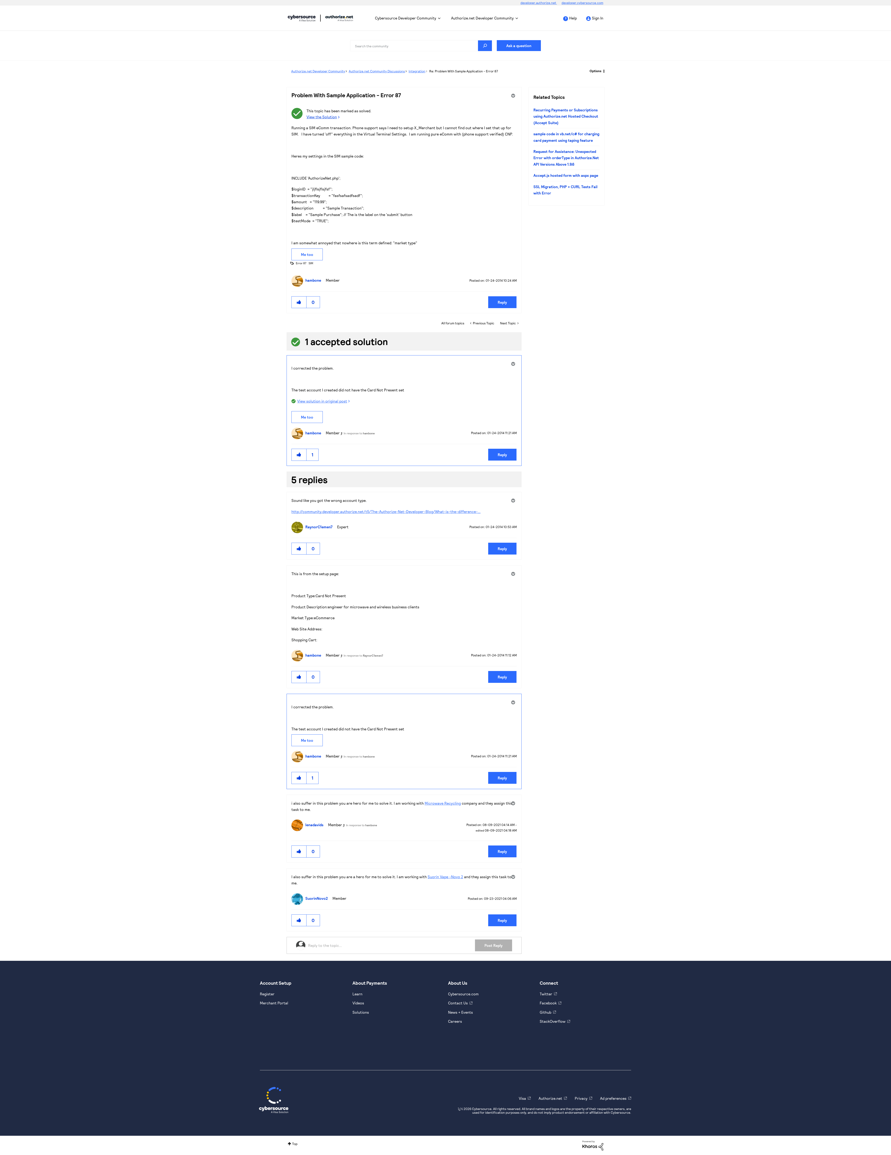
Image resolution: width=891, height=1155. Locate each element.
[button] (299, 302)
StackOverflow (552, 1021)
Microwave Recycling (443, 803)
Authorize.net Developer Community (482, 18)
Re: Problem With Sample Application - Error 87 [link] (463, 71)
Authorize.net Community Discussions (377, 71)
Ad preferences (613, 1098)
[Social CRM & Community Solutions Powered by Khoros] (592, 1145)
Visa (522, 1098)
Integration (417, 71)
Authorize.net (550, 1098)
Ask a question (518, 45)
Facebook (548, 1003)
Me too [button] (307, 254)
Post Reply (493, 945)
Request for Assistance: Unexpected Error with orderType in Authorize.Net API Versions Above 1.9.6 (566, 157)
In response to (359, 433)
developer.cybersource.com (582, 3)
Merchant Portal (274, 1003)
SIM (311, 263)
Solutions (360, 1012)
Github (545, 1012)
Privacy (581, 1098)
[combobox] (421, 45)
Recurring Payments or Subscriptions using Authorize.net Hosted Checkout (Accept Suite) (565, 116)
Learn (357, 994)
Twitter (546, 994)
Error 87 (301, 263)
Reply (502, 302)
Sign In (597, 18)
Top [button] (294, 1144)
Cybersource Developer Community (302, 18)
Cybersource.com (463, 994)
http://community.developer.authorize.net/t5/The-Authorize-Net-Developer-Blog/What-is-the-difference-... (386, 511)
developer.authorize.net (538, 3)
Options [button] (595, 71)
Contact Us (458, 1003)
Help (573, 18)
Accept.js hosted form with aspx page (565, 175)
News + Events (460, 1012)
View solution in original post (322, 401)
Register (267, 994)
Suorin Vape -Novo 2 (445, 876)
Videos (358, 1003)
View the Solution (322, 117)
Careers (455, 1021)
